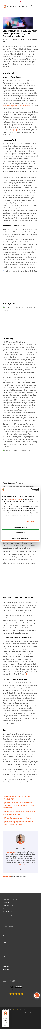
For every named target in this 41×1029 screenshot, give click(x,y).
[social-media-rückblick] (18, 23)
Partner (5, 936)
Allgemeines (16, 39)
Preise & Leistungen (8, 915)
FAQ (4, 960)
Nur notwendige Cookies (20, 538)
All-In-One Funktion (8, 912)
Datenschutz (6, 966)
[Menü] (35, 6)
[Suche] (31, 6)
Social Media (28, 39)
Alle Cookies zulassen (20, 527)
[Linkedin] (20, 869)
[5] (20, 723)
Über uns (5, 930)
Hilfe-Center (6, 957)
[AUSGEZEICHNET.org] (16, 998)
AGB (4, 963)
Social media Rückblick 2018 (18, 876)
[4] (26, 674)
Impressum (6, 969)
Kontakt (5, 939)
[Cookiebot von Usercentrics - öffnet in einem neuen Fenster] (30, 489)
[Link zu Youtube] (33, 1012)
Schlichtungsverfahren (8, 909)
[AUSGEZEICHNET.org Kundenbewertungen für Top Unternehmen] (17, 6)
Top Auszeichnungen (8, 906)
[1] (14, 130)
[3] (35, 260)
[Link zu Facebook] (28, 1012)
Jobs (4, 933)
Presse (4, 942)
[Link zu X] (36, 1012)
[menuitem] (31, 6)
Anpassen (19, 532)
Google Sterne (6, 902)
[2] (16, 130)
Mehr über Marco (20, 864)
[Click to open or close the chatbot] (37, 995)
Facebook (21, 39)
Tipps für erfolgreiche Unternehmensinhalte (17, 106)
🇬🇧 (20, 1)
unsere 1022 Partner (15, 499)
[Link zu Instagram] (30, 1012)
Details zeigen (30, 521)
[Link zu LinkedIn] (25, 1012)
